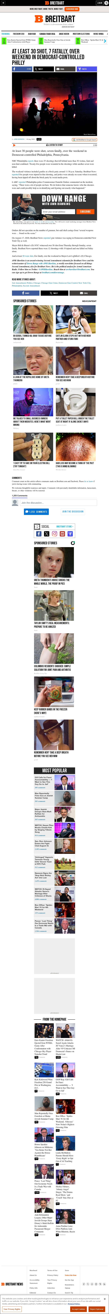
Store (67, 1270)
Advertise (51, 1288)
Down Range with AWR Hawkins (41, 263)
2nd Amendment (19, 282)
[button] (3, 3)
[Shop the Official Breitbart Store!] (64, 527)
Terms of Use (52, 1270)
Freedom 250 (18, 34)
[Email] (58, 211)
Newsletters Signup (69, 1286)
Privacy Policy (52, 1275)
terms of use (39, 222)
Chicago (36, 282)
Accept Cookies (78, 1309)
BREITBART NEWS (14, 1284)
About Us (33, 1275)
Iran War (32, 34)
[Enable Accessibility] (106, 3)
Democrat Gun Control (68, 282)
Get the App (69, 1280)
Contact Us (51, 1293)
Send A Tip (69, 1293)
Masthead (33, 1270)
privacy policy (49, 222)
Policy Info (33, 1288)
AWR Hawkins (19, 139)
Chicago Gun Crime (49, 282)
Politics (30, 282)
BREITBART (57, 3)
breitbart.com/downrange (53, 272)
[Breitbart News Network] (37, 527)
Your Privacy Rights (12, 1309)
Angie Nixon (64, 34)
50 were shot (27, 255)
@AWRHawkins (46, 269)
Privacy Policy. (74, 1304)
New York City (84, 282)
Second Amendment (31, 285)
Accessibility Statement (34, 1281)
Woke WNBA (98, 34)
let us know (88, 481)
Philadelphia (17, 285)
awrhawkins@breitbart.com (78, 269)
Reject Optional (97, 1309)
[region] (54, 1304)
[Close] (105, 1299)
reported (15, 174)
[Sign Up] (71, 9)
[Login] (100, 3)
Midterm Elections (81, 34)
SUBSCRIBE (85, 212)
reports (31, 160)
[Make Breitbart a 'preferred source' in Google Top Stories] (84, 139)
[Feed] (104, 1284)
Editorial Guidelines (34, 1294)
